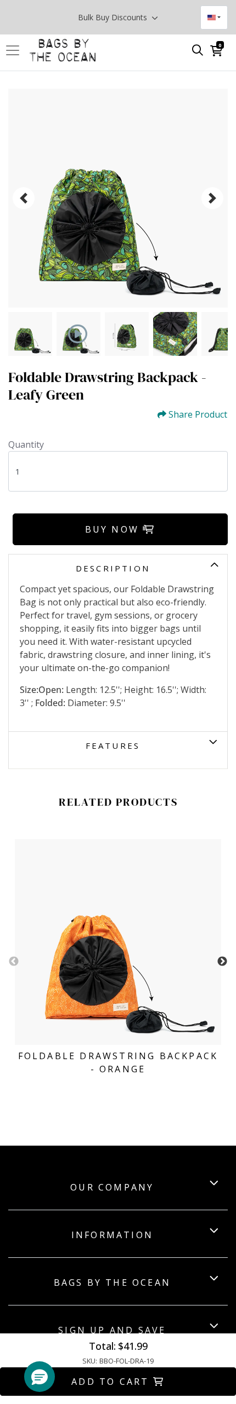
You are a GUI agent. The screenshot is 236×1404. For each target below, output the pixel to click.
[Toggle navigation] (15, 50)
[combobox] (214, 17)
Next (222, 961)
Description (113, 568)
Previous (13, 961)
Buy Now (114, 529)
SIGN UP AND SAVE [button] (112, 1330)
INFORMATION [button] (112, 1235)
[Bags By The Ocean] (62, 50)
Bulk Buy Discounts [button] (113, 17)
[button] (39, 1376)
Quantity (26, 444)
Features (113, 745)
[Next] (212, 198)
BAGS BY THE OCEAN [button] (112, 1282)
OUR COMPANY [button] (112, 1187)
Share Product (197, 414)
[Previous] (24, 198)
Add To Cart (112, 1382)
